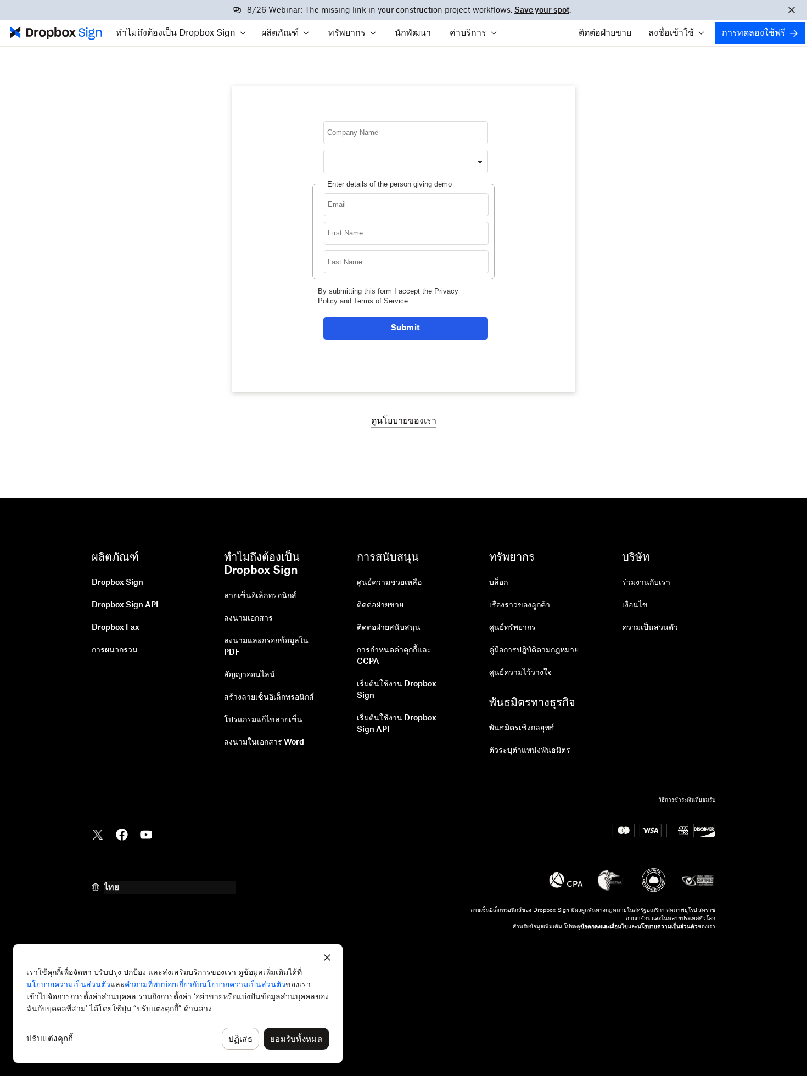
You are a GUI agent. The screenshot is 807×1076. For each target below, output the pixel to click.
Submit (406, 328)
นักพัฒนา (413, 33)
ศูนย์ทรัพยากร (512, 628)
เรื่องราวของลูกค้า (519, 605)
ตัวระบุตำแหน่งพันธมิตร (529, 750)
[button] (180, 33)
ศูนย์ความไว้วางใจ (520, 673)
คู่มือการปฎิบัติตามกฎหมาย (534, 650)
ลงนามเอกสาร (248, 618)
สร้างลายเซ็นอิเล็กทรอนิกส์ (269, 697)
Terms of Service (381, 301)
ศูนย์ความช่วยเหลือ (389, 583)
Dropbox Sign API (125, 605)
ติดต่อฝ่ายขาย (605, 33)
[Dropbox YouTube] (146, 833)
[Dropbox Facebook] (122, 833)
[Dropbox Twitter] (98, 833)
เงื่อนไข (635, 605)
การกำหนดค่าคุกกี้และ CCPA (394, 656)
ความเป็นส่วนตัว (650, 628)
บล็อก (498, 583)
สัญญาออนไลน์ (249, 675)
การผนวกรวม (114, 650)
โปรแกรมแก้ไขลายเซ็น (263, 720)
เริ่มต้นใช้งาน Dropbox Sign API (396, 724)
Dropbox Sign (117, 583)
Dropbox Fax (115, 628)
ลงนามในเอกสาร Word (264, 742)
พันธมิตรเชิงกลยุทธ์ (521, 728)
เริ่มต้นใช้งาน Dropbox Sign (396, 690)
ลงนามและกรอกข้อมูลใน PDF (266, 646)
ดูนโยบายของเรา (403, 420)
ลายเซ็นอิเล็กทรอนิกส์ (260, 596)
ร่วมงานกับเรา (646, 583)
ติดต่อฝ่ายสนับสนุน (389, 628)
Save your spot (541, 10)
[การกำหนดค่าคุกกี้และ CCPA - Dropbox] (178, 1003)
